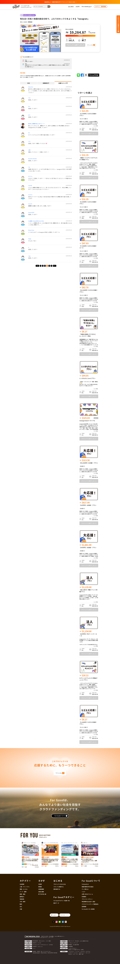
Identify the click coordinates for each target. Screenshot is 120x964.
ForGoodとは (85, 884)
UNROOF (35, 946)
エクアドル (88, 951)
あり (29, 115)
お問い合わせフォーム (87, 894)
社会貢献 (22, 884)
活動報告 (46, 83)
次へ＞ (54, 265)
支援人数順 (41, 891)
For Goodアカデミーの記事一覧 (61, 900)
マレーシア (88, 952)
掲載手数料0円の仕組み (87, 887)
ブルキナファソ (82, 952)
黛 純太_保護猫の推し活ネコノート (36, 123)
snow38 (30, 185)
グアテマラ (82, 951)
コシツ (34, 948)
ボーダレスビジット (44, 944)
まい (29, 106)
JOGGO (38, 951)
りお (29, 98)
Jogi (29, 256)
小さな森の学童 (76, 944)
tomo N (30, 204)
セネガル (70, 954)
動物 (21, 904)
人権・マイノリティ (25, 887)
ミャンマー (77, 951)
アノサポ (39, 942)
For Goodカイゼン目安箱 (88, 909)
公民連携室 (70, 946)
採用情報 (84, 906)
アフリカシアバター (47, 951)
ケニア (74, 954)
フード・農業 (23, 891)
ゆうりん (30, 176)
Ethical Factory (44, 952)
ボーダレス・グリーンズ (73, 942)
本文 (28, 83)
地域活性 (22, 899)
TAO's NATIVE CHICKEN (52, 952)
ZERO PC (35, 942)
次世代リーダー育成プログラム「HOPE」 (76, 949)
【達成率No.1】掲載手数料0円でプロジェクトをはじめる (59, 2)
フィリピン (76, 952)
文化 (21, 906)
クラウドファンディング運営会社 (90, 904)
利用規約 (84, 896)
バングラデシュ (71, 951)
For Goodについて (59, 816)
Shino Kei (30, 87)
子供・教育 (22, 901)
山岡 (29, 150)
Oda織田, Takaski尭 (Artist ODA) (36, 221)
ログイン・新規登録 (100, 6)
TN (29, 167)
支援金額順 (41, 889)
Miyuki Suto (31, 230)
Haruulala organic (36, 952)
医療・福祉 (22, 894)
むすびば (51, 944)
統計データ (56, 903)
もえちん (30, 194)
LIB (41, 951)
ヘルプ (83, 891)
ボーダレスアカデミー (72, 948)
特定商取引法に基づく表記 (88, 901)
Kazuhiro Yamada (32, 158)
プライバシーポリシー (87, 899)
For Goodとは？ (87, 6)
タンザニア (70, 952)
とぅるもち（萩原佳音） (27, 22)
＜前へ (37, 265)
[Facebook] (63, 921)
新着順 (40, 887)
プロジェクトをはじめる (59, 884)
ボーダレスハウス (36, 944)
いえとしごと (40, 946)
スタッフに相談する (58, 887)
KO (29, 133)
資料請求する (56, 889)
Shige (29, 238)
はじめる (71, 6)
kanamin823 (31, 212)
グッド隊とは (85, 889)
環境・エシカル (24, 889)
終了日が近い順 (42, 894)
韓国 (80, 954)
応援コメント (63, 83)
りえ (29, 141)
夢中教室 (70, 944)
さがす (78, 6)
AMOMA (34, 951)
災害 (21, 909)
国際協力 (22, 896)
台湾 (82, 954)
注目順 (40, 884)
